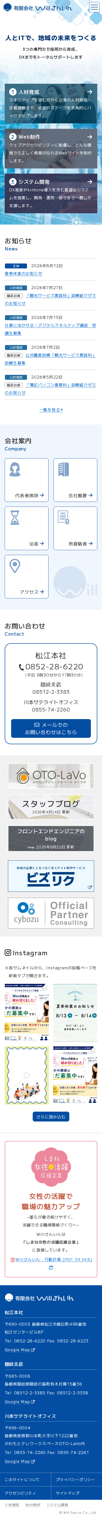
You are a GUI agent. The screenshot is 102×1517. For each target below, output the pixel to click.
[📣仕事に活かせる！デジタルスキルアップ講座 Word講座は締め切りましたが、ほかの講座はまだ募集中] (27, 1013)
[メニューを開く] (94, 7)
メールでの (51, 728)
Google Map (17, 1349)
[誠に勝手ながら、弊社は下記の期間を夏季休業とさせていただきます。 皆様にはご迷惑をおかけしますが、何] (75, 1013)
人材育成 (12, 1504)
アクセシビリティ (20, 1493)
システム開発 (57, 1504)
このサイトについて (22, 1479)
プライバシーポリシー (75, 1479)
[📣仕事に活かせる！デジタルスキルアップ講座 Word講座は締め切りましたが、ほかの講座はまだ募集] (75, 1075)
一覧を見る (50, 409)
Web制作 (33, 1504)
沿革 (34, 543)
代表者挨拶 (27, 495)
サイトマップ (67, 1493)
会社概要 (78, 495)
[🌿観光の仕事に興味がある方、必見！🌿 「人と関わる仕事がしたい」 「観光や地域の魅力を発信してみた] (27, 1075)
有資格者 (78, 543)
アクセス (29, 592)
